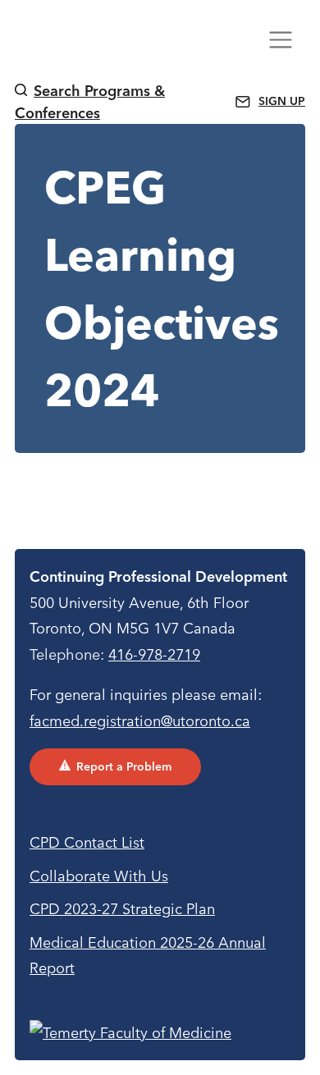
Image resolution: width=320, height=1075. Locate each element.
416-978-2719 (154, 654)
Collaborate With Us (99, 876)
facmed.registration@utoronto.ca (140, 720)
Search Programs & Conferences (90, 101)
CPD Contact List (87, 842)
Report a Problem (123, 766)
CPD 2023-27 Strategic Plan (122, 908)
